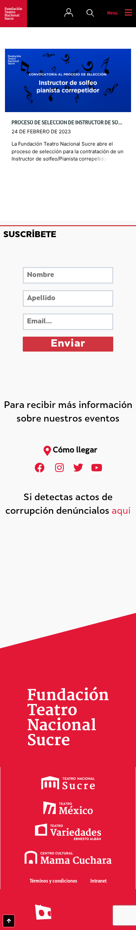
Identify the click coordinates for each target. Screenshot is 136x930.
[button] (90, 13)
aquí (121, 511)
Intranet (98, 881)
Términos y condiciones (53, 881)
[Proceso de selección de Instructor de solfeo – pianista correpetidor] (68, 80)
